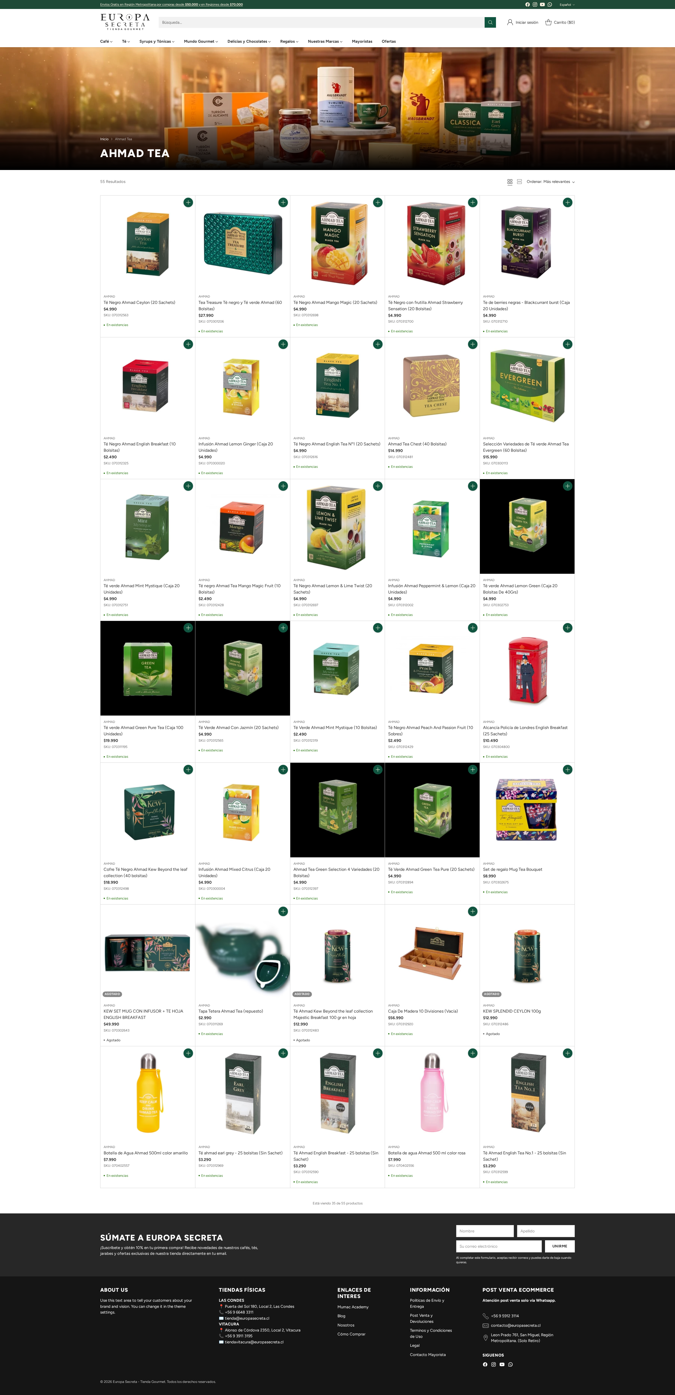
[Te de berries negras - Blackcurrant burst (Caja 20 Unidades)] (527, 243)
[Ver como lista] (519, 181)
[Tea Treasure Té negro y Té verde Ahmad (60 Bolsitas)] (242, 243)
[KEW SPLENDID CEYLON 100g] (527, 952)
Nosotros (346, 1325)
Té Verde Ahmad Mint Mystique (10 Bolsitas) (335, 727)
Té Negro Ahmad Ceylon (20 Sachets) (139, 302)
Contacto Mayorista (428, 1354)
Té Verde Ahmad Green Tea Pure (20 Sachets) (431, 869)
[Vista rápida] (188, 214)
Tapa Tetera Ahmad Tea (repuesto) (231, 1011)
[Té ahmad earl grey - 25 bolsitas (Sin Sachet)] (242, 1093)
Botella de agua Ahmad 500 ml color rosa (426, 1152)
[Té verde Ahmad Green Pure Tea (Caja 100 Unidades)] (147, 668)
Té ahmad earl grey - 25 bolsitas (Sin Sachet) (241, 1152)
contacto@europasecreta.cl (516, 1325)
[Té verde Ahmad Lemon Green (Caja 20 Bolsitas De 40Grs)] (527, 526)
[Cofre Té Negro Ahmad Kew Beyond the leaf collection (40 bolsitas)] (147, 810)
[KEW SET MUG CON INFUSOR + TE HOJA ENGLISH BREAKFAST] (147, 952)
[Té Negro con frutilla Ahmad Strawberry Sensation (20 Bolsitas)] (432, 243)
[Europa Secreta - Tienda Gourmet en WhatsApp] (549, 5)
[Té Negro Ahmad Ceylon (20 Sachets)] (147, 243)
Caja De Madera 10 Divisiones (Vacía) (423, 1011)
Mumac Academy (353, 1307)
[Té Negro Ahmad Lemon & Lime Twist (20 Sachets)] (337, 526)
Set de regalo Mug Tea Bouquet (512, 869)
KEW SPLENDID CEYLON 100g (512, 1011)
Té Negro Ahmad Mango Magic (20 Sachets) (335, 302)
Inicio (104, 139)
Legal (415, 1345)
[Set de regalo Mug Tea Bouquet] (527, 810)
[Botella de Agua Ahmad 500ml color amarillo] (147, 1093)
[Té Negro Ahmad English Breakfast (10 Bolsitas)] (147, 384)
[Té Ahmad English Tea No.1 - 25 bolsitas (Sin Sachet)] (527, 1093)
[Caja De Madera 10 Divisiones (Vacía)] (432, 952)
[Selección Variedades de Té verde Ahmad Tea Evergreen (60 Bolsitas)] (527, 384)
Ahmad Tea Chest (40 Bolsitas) (417, 443)
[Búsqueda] (490, 22)
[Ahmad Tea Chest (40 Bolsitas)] (432, 384)
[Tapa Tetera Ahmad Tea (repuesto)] (242, 952)
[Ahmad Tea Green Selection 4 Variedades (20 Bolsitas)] (337, 810)
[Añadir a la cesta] (188, 202)
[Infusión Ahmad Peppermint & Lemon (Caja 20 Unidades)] (432, 526)
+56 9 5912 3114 (505, 1316)
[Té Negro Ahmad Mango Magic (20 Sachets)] (337, 243)
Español (565, 5)
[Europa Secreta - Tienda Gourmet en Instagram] (535, 5)
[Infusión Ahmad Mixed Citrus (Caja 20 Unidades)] (242, 810)
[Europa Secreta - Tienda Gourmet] (125, 22)
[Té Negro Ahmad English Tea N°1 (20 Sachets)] (337, 384)
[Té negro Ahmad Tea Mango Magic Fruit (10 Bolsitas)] (242, 526)
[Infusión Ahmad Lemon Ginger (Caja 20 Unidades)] (242, 384)
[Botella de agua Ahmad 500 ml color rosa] (432, 1093)
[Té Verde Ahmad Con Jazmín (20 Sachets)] (242, 668)
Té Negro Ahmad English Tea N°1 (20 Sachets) (336, 443)
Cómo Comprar (351, 1334)
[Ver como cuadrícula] (510, 181)
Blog (341, 1316)
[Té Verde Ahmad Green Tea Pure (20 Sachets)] (432, 810)
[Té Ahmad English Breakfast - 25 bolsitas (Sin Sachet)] (337, 1093)
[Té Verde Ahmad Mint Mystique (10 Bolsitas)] (337, 668)
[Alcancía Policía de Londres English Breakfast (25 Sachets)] (527, 668)
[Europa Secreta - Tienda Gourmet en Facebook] (527, 5)
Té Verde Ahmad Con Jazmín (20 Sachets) (239, 727)
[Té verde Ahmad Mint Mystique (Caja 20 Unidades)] (147, 526)
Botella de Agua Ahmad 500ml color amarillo (146, 1152)
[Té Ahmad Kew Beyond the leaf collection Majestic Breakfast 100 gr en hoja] (337, 952)
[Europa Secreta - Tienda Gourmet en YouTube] (542, 5)
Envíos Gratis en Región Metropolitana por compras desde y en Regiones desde (171, 4)
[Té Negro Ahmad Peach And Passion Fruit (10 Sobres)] (432, 668)
